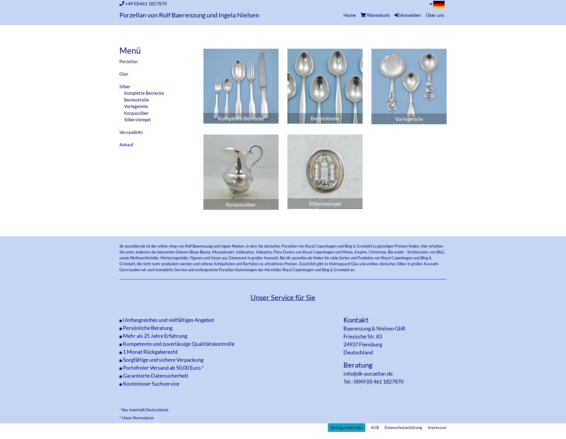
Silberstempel (137, 119)
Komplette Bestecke (144, 93)
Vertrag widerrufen (346, 427)
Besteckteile (136, 99)
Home (350, 15)
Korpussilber (136, 113)
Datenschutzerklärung (403, 427)
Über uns (435, 15)
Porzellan (128, 61)
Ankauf (126, 144)
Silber (125, 86)
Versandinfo (131, 132)
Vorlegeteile (136, 106)
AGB (375, 427)
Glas (123, 73)
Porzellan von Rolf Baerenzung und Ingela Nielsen (189, 15)
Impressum (437, 427)
